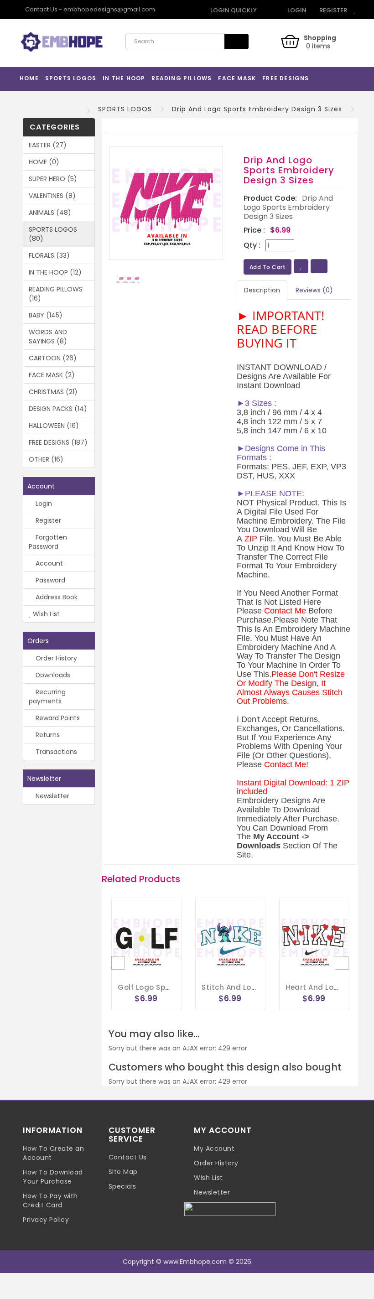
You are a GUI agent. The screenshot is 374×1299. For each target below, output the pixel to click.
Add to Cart (267, 267)
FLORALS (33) (49, 255)
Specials (122, 1186)
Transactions (55, 751)
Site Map (123, 1171)
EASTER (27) (48, 145)
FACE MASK (237, 78)
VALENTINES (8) (52, 195)
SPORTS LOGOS (70, 78)
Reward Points (57, 717)
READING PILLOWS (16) (56, 294)
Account (48, 563)
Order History (55, 658)
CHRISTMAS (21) (53, 391)
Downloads (52, 675)
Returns (47, 734)
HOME (29, 78)
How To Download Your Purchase (53, 1177)
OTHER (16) (46, 459)
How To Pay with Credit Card (50, 1200)
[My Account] (269, 10)
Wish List (45, 613)
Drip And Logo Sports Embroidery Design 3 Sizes (257, 109)
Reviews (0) (314, 290)
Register (332, 10)
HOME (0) (44, 161)
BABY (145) (45, 315)
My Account (214, 1148)
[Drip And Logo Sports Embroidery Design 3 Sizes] (166, 203)
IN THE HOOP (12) (55, 272)
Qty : (252, 245)
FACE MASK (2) (52, 374)
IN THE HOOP (124, 78)
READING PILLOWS (181, 78)
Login (296, 10)
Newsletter (51, 795)
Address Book (56, 597)
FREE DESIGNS (285, 78)
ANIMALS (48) (50, 212)
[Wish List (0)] (354, 10)
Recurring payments (47, 696)
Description (262, 290)
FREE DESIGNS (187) (58, 442)
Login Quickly (233, 10)
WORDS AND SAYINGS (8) (48, 336)
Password (49, 580)
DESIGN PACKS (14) (58, 408)
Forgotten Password (48, 542)
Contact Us (128, 1157)
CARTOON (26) (53, 358)
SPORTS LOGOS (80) (53, 234)
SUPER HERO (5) (53, 178)
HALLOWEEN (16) (54, 425)
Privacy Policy (46, 1219)
